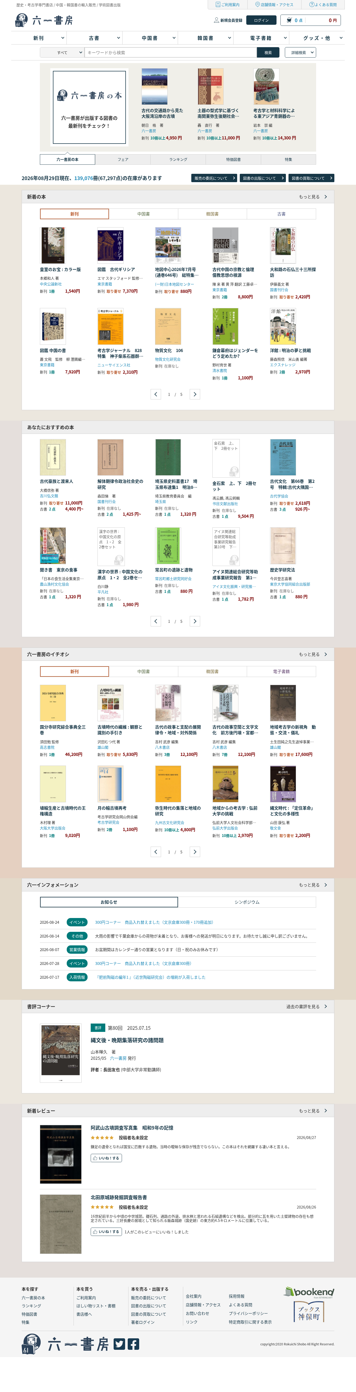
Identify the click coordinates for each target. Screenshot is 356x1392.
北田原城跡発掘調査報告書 (119, 1197)
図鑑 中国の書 (53, 350)
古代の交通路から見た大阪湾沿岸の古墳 (162, 113)
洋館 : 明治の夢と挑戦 (290, 350)
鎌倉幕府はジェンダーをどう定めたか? (235, 353)
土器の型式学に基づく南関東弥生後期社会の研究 (218, 116)
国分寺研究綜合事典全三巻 (63, 730)
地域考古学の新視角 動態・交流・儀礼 (293, 730)
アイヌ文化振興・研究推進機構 (237, 586)
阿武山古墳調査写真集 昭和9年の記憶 (132, 1127)
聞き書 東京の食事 (58, 569)
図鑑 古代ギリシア (116, 269)
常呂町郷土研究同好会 (173, 578)
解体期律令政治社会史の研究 (120, 484)
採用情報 (236, 1296)
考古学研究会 (108, 822)
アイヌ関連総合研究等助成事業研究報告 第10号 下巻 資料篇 (235, 577)
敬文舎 (275, 827)
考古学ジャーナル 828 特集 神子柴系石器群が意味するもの (121, 356)
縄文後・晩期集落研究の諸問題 (127, 1040)
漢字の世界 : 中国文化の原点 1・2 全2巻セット (120, 577)
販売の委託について (211, 178)
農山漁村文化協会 (54, 584)
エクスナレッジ (283, 364)
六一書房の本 (33, 1297)
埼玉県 (160, 501)
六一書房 (149, 130)
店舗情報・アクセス (277, 4)
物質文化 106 (171, 350)
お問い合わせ (197, 1313)
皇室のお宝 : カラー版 (60, 269)
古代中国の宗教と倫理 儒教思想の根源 (233, 272)
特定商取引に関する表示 (250, 1322)
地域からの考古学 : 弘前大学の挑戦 (234, 811)
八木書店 (162, 747)
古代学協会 (279, 495)
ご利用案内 (230, 4)
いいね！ (105, 1157)
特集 (25, 1322)
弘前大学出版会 (225, 827)
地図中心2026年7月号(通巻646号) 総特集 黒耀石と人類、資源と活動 (178, 278)
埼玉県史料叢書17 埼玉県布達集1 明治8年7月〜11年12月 (177, 487)
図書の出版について (259, 178)
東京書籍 (104, 283)
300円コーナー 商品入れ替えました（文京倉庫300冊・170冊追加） (155, 922)
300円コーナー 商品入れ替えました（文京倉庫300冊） (144, 963)
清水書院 (219, 370)
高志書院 (47, 747)
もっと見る (309, 196)
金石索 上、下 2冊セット (234, 486)
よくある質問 (326, 4)
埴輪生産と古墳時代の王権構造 (63, 811)
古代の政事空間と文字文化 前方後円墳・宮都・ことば (235, 733)
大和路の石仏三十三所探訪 (293, 272)
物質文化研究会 (168, 359)
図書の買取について (308, 178)
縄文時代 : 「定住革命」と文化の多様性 (292, 811)
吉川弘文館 (49, 495)
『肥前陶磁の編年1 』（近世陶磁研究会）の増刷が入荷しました (150, 977)
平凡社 (102, 591)
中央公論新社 (51, 283)
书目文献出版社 (225, 503)
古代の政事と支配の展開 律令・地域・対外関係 (180, 730)
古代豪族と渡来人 (56, 481)
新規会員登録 (231, 20)
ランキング (31, 1305)
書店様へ (84, 1314)
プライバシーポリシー (248, 1313)
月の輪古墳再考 (112, 808)
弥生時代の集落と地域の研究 (178, 811)
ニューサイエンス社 (113, 364)
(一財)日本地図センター (174, 284)
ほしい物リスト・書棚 (95, 1305)
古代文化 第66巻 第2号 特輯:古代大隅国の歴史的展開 (292, 487)
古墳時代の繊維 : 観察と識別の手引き (120, 730)
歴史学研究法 (282, 569)
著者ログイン (143, 1322)
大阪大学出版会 (52, 827)
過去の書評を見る (303, 1006)
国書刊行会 (279, 289)
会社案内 (193, 1296)
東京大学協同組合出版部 (290, 584)
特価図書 (29, 1314)
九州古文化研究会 (169, 822)
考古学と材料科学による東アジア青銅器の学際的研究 (274, 116)
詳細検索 (298, 52)
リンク (192, 1322)
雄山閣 (102, 747)
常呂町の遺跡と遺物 (174, 569)
